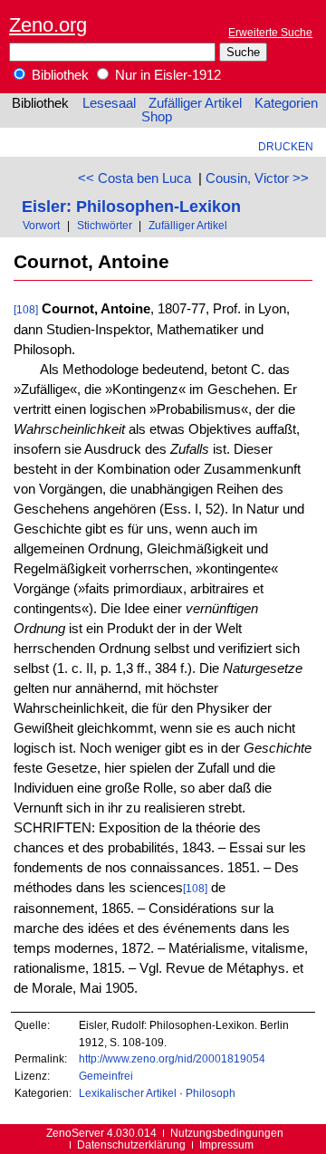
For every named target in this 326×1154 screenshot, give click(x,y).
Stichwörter (104, 225)
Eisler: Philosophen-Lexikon (131, 206)
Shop (156, 117)
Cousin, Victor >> (257, 178)
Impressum (226, 1144)
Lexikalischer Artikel (128, 1093)
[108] (26, 309)
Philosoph (210, 1093)
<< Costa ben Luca (134, 178)
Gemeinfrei (106, 1076)
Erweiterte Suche (270, 32)
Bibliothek (58, 75)
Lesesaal (109, 103)
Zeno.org (48, 25)
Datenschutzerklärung (131, 1144)
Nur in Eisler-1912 (166, 75)
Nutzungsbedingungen (226, 1133)
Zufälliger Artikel (195, 103)
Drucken (285, 146)
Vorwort (41, 225)
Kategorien (286, 103)
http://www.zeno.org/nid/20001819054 (172, 1058)
